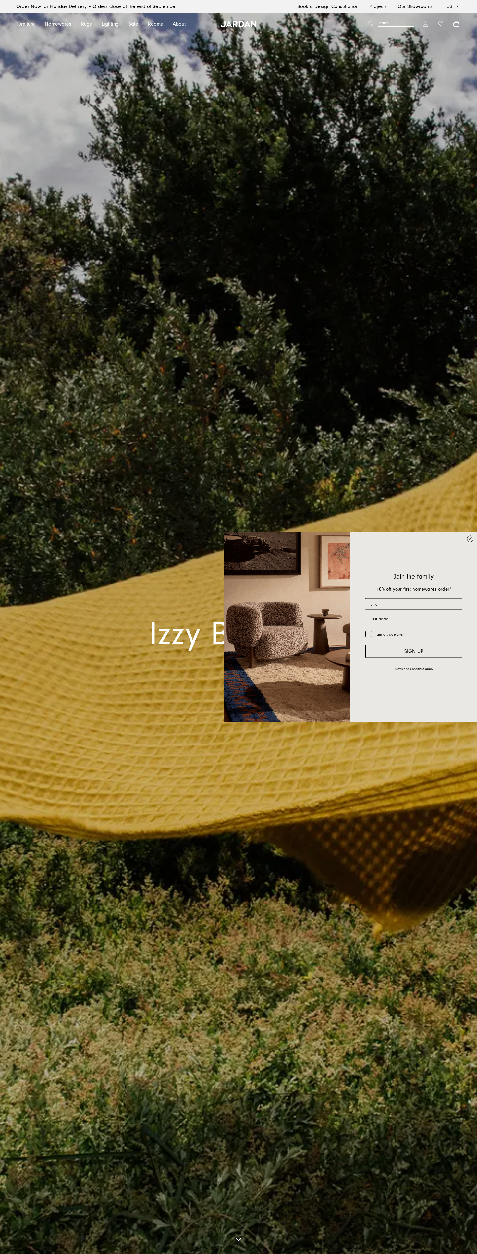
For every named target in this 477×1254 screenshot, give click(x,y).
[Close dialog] (470, 539)
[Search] (370, 24)
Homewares (58, 24)
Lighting (110, 24)
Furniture (25, 24)
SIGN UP (413, 651)
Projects (378, 6)
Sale (133, 24)
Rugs (86, 24)
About (179, 24)
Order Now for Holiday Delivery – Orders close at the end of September (96, 6)
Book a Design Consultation (328, 6)
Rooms (155, 24)
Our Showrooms (415, 6)
